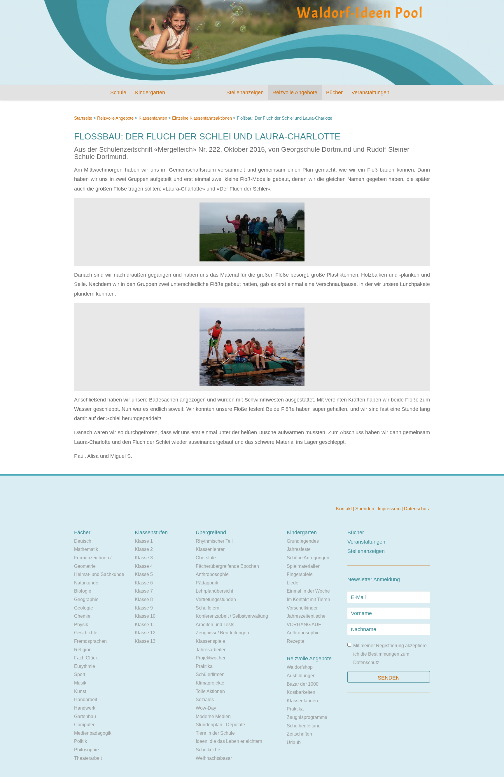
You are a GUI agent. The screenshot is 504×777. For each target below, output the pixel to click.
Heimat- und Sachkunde (99, 574)
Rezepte (295, 641)
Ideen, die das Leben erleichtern (229, 741)
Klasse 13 (145, 641)
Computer (84, 724)
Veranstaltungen (370, 92)
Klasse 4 (144, 566)
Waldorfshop (300, 667)
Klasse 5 (144, 574)
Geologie (83, 607)
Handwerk (84, 708)
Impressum (390, 508)
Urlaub (294, 742)
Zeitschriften (299, 733)
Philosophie (86, 749)
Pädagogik (207, 582)
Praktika (204, 666)
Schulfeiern (207, 607)
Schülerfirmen (210, 674)
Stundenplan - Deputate (220, 724)
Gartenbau (85, 716)
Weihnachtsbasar (214, 758)
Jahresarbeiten (211, 649)
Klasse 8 (144, 599)
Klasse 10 (145, 616)
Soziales (205, 699)
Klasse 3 (144, 557)
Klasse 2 (144, 549)
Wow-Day (206, 708)
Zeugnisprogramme (307, 717)
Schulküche (208, 749)
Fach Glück (86, 657)
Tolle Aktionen (210, 691)
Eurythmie (84, 666)
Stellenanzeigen (245, 92)
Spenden (365, 508)
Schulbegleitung (304, 725)
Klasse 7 (144, 591)
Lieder (293, 582)
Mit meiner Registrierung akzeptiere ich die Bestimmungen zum (390, 654)
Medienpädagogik (92, 733)
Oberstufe (206, 557)
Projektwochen (211, 657)
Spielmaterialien (304, 566)
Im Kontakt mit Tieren (308, 599)
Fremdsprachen (90, 641)
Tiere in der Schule (215, 733)
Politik (80, 741)
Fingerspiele (300, 574)
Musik (80, 682)
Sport (79, 674)
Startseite (83, 118)
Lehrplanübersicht (214, 591)
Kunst (80, 691)
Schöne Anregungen (308, 557)
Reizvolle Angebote (294, 92)
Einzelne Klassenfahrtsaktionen (202, 118)
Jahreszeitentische (306, 616)
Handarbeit (85, 699)
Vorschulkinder (302, 607)
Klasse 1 (144, 541)
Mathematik (86, 549)
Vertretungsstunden (216, 599)
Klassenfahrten (153, 118)
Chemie (82, 616)
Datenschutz (417, 508)
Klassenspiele (210, 641)
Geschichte (85, 632)
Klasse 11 (145, 624)
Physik (81, 624)
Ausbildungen (301, 675)
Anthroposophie (212, 574)
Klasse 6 (144, 582)
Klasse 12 (145, 632)
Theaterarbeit (88, 758)
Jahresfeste (299, 549)
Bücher (334, 92)
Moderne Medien (213, 716)
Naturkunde (86, 582)
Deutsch (82, 541)
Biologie (82, 591)
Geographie (86, 599)
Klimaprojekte (210, 682)
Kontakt (344, 508)
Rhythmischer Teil (214, 541)
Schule (118, 92)
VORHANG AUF (304, 624)
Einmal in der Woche (308, 591)
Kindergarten (150, 92)
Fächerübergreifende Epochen (227, 566)
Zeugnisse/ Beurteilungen (222, 632)
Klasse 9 (144, 607)
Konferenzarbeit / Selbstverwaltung (232, 616)
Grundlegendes (303, 541)
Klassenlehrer (210, 549)
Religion (83, 649)
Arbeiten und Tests (215, 624)
